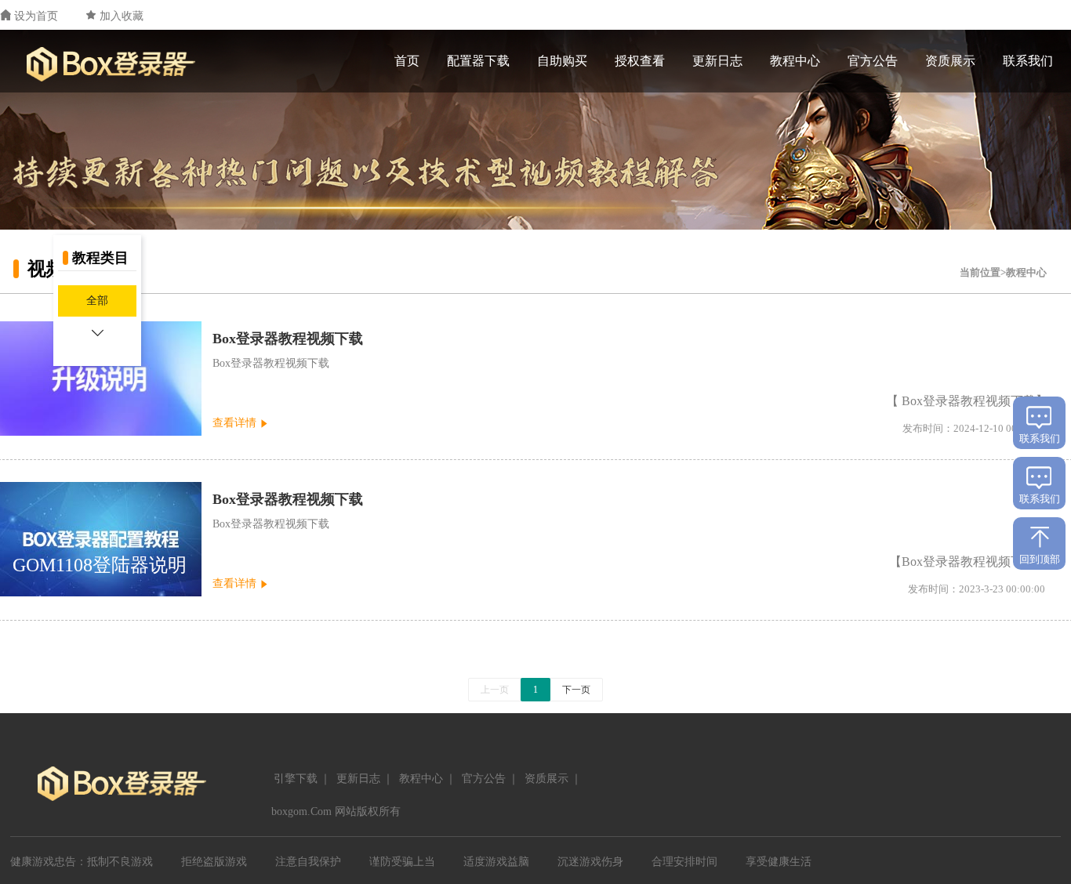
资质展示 (950, 60)
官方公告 (873, 60)
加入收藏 (121, 16)
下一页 (576, 689)
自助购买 (562, 60)
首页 (406, 60)
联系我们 (1028, 60)
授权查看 (640, 60)
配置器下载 (478, 60)
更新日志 (717, 60)
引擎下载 (296, 778)
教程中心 (795, 60)
